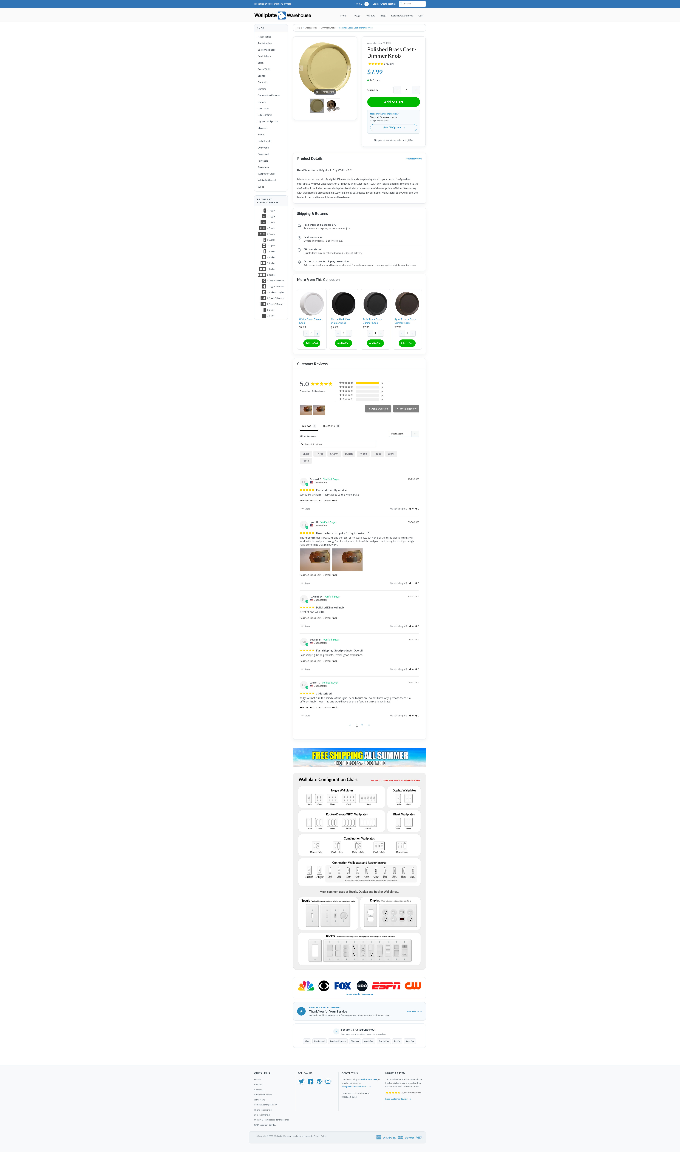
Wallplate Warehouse (284, 1136)
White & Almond (267, 180)
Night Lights (264, 140)
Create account (387, 3)
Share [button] (307, 508)
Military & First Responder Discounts (271, 1119)
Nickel (261, 134)
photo (363, 453)
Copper (262, 101)
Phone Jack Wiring (262, 1109)
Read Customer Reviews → (398, 1098)
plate (306, 460)
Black (261, 62)
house (377, 453)
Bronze (261, 75)
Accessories (264, 36)
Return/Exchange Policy (265, 1104)
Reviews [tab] (306, 426)
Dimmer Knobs (328, 27)
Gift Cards (263, 108)
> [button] (369, 725)
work (391, 453)
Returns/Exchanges (402, 15)
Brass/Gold (264, 69)
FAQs (357, 15)
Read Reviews (414, 158)
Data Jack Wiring (262, 1114)
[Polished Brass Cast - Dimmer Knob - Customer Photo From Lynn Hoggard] (306, 410)
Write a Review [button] (408, 408)
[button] (411, 508)
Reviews (370, 15)
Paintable (263, 160)
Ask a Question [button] (380, 408)
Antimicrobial (265, 43)
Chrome (262, 88)
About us (258, 1084)
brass (306, 453)
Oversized (263, 154)
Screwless (263, 167)
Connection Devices (269, 95)
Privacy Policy (320, 1136)
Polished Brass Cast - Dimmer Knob (319, 500)
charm (334, 453)
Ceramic (262, 82)
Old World (263, 147)
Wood (261, 186)
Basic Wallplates (267, 49)
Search (257, 1079)
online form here (369, 1079)
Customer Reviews (263, 1094)
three (319, 453)
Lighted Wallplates (268, 121)
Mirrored (262, 127)
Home (299, 27)
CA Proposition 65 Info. (265, 1125)
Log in (376, 3)
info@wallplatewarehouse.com (356, 1086)
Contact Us (259, 1089)
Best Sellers (264, 56)
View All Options (394, 127)
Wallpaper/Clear (266, 173)
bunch (349, 453)
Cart (363, 4)
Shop (343, 15)
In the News (259, 1099)
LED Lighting (265, 114)
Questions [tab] (329, 426)
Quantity (372, 89)
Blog (383, 15)
